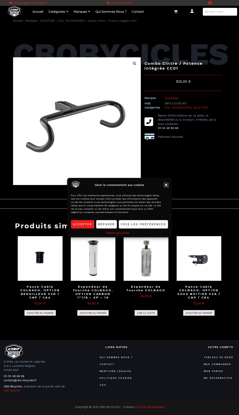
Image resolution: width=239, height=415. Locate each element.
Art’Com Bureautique (150, 407)
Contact (138, 11)
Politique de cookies (117, 232)
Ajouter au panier (40, 312)
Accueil (37, 11)
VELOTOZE (47, 20)
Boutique (31, 20)
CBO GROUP (12, 390)
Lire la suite (146, 312)
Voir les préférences (143, 224)
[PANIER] (176, 12)
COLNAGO (172, 98)
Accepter (82, 224)
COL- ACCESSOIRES (71, 20)
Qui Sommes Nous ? (111, 11)
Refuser (106, 224)
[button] (166, 185)
